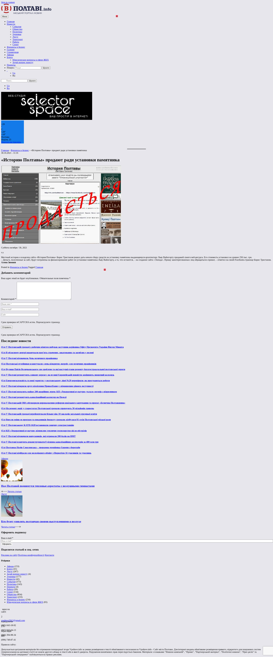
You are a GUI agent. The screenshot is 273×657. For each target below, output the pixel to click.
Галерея (10, 49)
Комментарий (8, 299)
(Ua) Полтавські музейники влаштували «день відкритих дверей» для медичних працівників (48, 364)
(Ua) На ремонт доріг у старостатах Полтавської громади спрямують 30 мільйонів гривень (47, 408)
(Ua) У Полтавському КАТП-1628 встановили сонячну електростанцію (37, 425)
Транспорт (18, 39)
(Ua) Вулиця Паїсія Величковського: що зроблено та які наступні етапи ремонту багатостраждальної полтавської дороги (63, 369)
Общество (17, 29)
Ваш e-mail (7, 538)
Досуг (15, 37)
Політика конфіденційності (31, 555)
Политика (17, 32)
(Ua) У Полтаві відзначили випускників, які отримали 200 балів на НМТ (38, 436)
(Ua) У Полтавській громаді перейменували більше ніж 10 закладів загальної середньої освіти (49, 414)
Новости (11, 24)
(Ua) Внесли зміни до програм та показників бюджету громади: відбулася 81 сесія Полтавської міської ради (56, 419)
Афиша (10, 55)
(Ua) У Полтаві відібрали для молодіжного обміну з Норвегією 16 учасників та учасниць (46, 453)
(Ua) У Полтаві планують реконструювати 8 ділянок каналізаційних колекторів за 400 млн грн (49, 442)
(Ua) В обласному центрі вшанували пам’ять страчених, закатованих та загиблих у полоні (47, 352)
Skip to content (8, 2)
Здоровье (17, 34)
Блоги (10, 57)
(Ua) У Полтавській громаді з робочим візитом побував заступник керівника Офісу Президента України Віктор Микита (62, 347)
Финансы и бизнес (16, 47)
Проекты (11, 65)
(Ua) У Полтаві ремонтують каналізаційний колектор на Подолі (33, 397)
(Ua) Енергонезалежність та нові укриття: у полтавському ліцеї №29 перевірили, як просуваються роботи (55, 380)
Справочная (12, 52)
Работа (16, 42)
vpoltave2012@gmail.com (13, 620)
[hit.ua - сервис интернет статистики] (1, 608)
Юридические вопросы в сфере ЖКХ (31, 60)
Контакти (49, 555)
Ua (14, 73)
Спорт (16, 44)
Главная (11, 21)
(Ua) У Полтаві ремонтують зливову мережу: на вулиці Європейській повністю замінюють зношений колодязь (57, 375)
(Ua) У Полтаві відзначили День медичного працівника (29, 358)
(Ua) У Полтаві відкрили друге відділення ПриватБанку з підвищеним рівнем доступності (47, 386)
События (17, 26)
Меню (4, 16)
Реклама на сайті (9, 555)
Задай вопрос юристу (23, 62)
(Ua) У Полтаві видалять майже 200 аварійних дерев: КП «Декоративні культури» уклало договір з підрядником (59, 391)
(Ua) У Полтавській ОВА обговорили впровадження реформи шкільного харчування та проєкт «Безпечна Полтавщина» (63, 403)
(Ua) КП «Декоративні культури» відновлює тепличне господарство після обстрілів (44, 430)
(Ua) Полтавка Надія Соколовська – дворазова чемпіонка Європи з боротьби (40, 447)
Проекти (11, 587)
